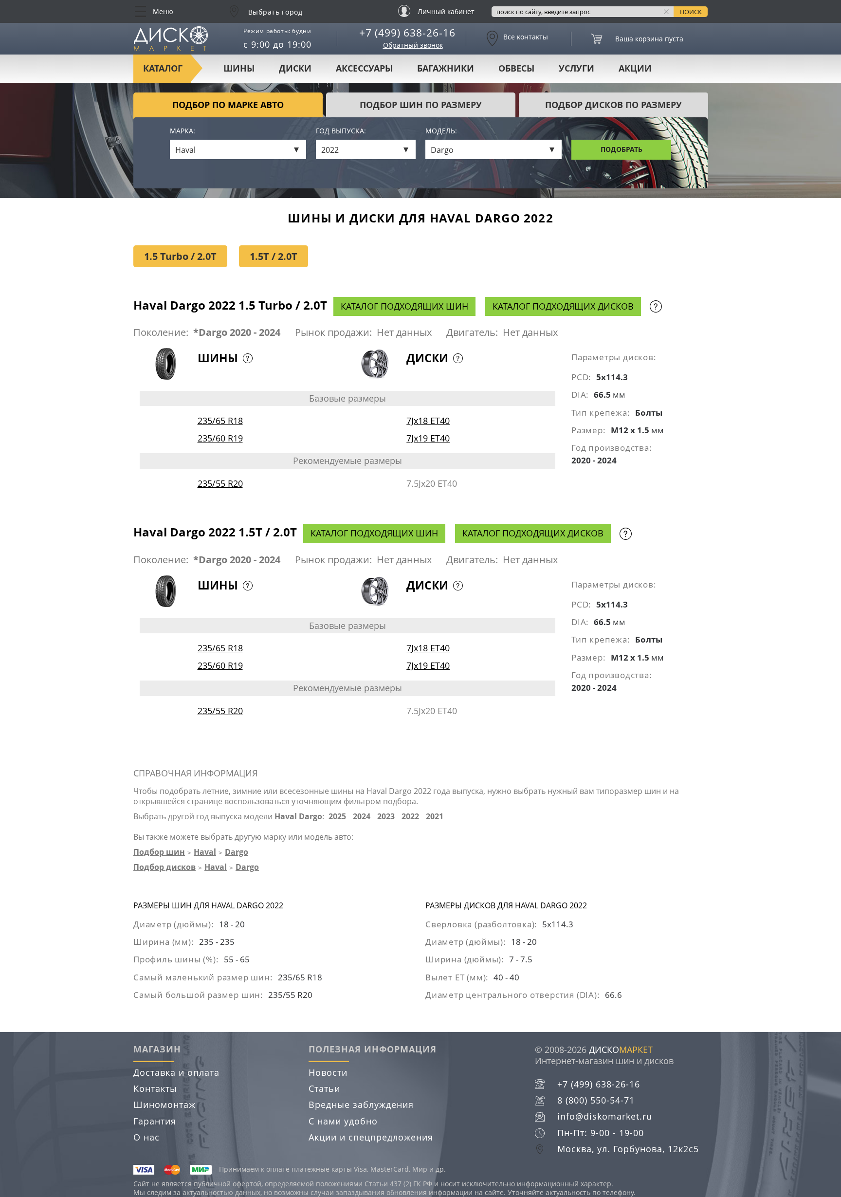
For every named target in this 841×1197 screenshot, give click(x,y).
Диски (295, 68)
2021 (434, 816)
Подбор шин (159, 852)
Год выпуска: (341, 131)
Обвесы (516, 68)
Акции (635, 68)
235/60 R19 (220, 438)
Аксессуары (364, 68)
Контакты (155, 1088)
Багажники (445, 68)
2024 (361, 816)
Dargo (236, 852)
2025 (337, 816)
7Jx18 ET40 (428, 420)
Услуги (576, 68)
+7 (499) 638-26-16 (407, 32)
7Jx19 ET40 (428, 438)
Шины (239, 68)
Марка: (182, 131)
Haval (205, 852)
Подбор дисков (164, 867)
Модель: (441, 131)
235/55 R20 (220, 483)
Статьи (324, 1088)
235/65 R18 (220, 420)
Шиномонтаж (164, 1104)
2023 (386, 816)
